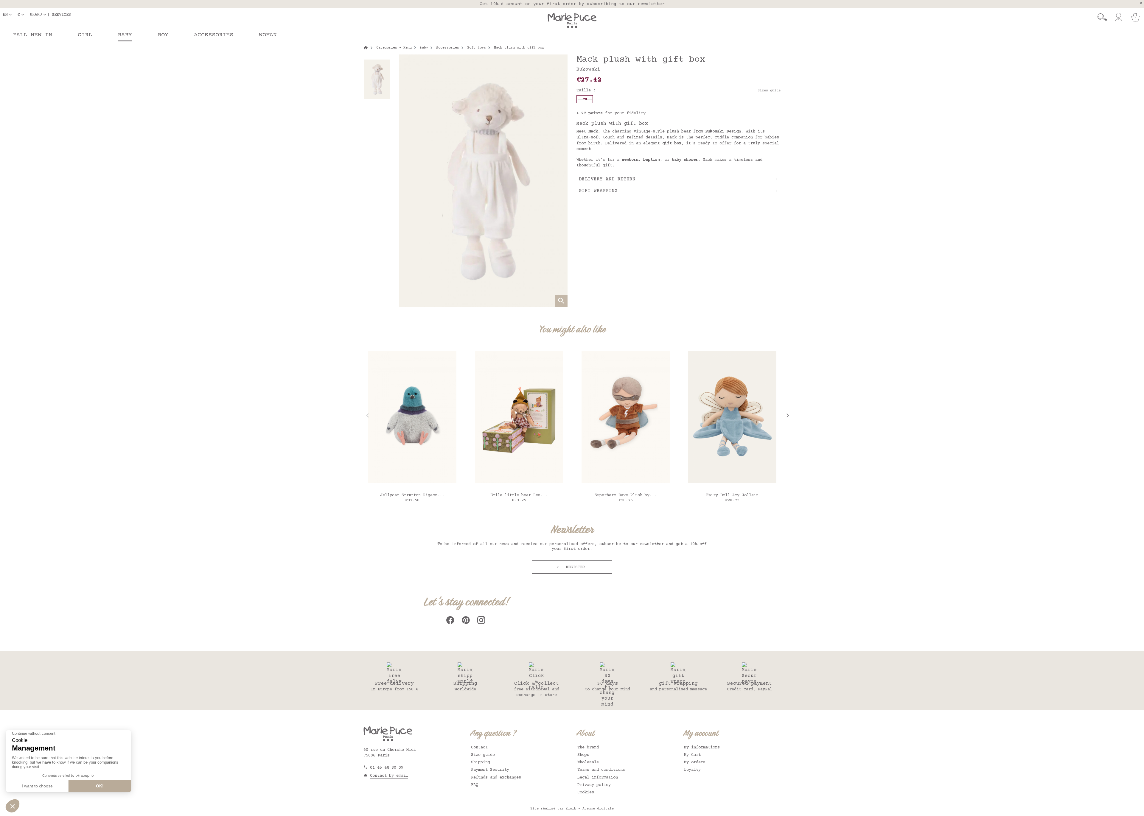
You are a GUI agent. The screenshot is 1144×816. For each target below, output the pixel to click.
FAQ (474, 785)
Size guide (483, 755)
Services (61, 14)
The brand (588, 747)
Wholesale (588, 762)
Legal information (597, 777)
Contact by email (389, 775)
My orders (694, 762)
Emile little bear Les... (519, 495)
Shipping (480, 762)
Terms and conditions (601, 769)
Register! (575, 567)
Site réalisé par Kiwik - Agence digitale (572, 809)
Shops (583, 755)
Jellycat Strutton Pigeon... (412, 495)
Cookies (585, 792)
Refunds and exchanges (496, 777)
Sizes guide (769, 91)
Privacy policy (594, 785)
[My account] (1118, 17)
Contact (479, 747)
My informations (702, 747)
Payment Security (490, 769)
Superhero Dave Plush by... (626, 495)
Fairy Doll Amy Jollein (732, 495)
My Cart (692, 755)
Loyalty (692, 769)
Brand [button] (36, 14)
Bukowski (588, 69)
